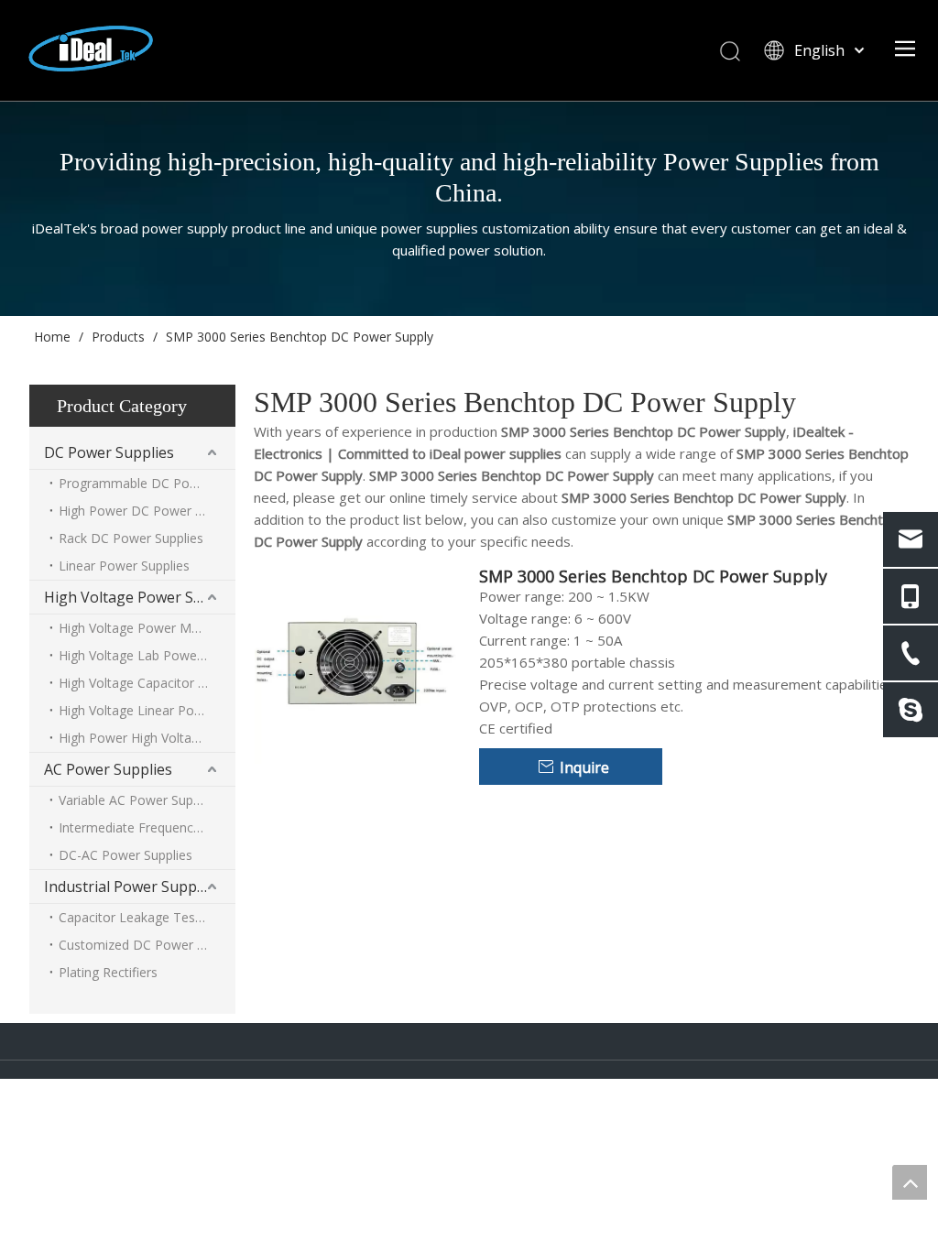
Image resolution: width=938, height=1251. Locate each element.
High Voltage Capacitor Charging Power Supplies (147, 682)
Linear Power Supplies (124, 565)
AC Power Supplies (108, 769)
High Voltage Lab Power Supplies (147, 655)
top (909, 1182)
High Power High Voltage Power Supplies (147, 737)
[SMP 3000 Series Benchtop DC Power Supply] (355, 661)
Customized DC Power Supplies (147, 944)
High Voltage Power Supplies (139, 597)
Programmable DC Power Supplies (147, 483)
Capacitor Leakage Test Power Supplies (147, 917)
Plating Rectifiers (108, 972)
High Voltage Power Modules (145, 627)
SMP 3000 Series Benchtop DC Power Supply (653, 576)
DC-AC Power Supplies (125, 855)
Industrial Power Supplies (132, 886)
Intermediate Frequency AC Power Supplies (147, 827)
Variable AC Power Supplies (139, 800)
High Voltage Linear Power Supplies (147, 710)
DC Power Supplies (109, 452)
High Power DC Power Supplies (147, 510)
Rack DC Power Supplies (131, 538)
